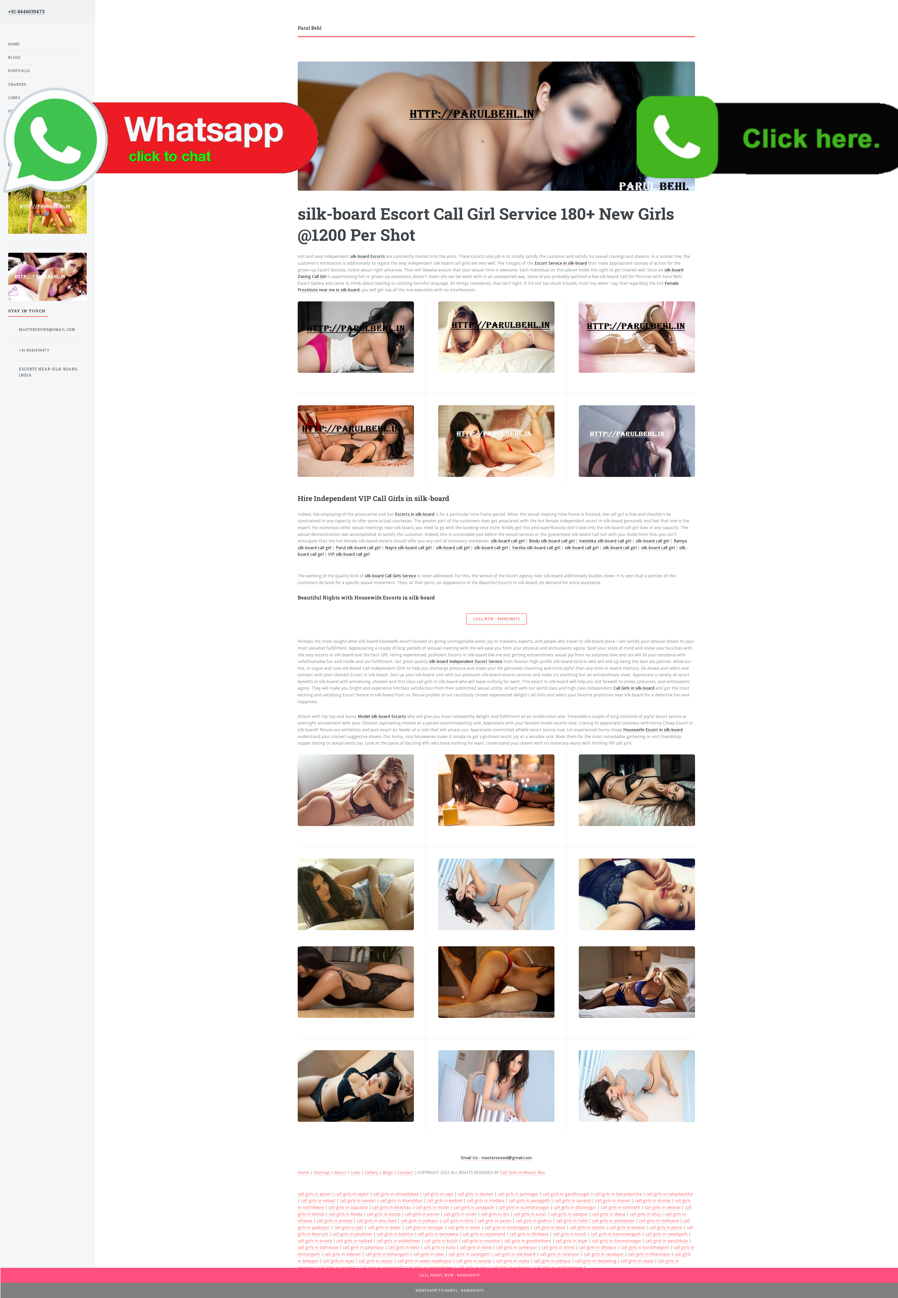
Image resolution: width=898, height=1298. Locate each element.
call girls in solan (464, 1227)
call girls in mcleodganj (507, 1227)
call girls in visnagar (424, 1227)
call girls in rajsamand (484, 1234)
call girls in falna (476, 1247)
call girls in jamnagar (518, 1194)
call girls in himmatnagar (616, 1240)
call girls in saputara (348, 1207)
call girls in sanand (572, 1200)
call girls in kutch (441, 1240)
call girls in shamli (587, 1227)
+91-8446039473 (26, 12)
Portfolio (19, 71)
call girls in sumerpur (516, 1247)
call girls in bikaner (342, 1254)
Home (303, 1172)
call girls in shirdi (558, 1247)
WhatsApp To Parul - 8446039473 (449, 1290)
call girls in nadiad (354, 1240)
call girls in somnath (620, 1207)
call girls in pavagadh (529, 1200)
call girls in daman (475, 1194)
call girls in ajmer (314, 1194)
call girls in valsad (318, 1200)
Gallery (371, 1172)
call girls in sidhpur (552, 1261)
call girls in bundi (570, 1234)
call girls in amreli (422, 1214)
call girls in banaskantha (618, 1194)
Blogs (388, 1172)
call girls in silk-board (515, 1254)
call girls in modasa (485, 1200)
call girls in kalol (404, 1247)
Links (355, 1172)
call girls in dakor (384, 1227)
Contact (405, 1172)
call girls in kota (458, 1220)
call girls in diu (495, 1214)
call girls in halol (572, 1220)
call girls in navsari (358, 1200)
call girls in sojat (339, 1261)
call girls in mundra (481, 1240)
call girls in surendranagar (524, 1207)
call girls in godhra (534, 1220)
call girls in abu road (376, 1220)
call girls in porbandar (613, 1220)
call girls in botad (384, 1214)
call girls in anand (315, 1240)
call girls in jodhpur (419, 1220)
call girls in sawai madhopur (424, 1261)
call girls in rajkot (352, 1194)
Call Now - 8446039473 (496, 619)
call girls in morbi (432, 1207)
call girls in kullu (440, 1247)
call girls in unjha (512, 1261)
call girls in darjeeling (595, 1261)
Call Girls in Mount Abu (522, 1172)
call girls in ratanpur (559, 1254)
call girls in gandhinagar (566, 1194)
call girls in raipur (376, 1261)
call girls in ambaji (334, 1220)
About (340, 1172)
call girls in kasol (549, 1227)
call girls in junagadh (474, 1207)
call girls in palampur (363, 1247)
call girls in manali (613, 1200)
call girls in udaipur (569, 1214)
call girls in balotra (395, 1234)
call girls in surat (530, 1214)
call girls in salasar (474, 1261)
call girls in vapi (438, 1194)
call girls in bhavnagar (575, 1207)
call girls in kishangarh (387, 1254)
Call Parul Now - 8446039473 (449, 1275)
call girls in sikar (428, 1254)
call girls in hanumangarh (616, 1234)
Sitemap (322, 1172)
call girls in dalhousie (318, 1247)
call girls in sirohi (460, 1214)
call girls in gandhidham (527, 1240)
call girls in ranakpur (604, 1254)
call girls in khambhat (401, 1200)
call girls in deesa (608, 1214)
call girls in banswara (437, 1234)
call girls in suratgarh (469, 1254)
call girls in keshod (445, 1200)
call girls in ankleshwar (398, 1240)
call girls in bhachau (391, 1207)
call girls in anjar (572, 1240)
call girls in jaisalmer (352, 1234)
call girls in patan (494, 1220)
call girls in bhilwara (529, 1234)
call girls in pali (348, 1227)
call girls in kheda (345, 1214)
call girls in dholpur (597, 1247)
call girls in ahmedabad (396, 1194)
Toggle (106, 13)
